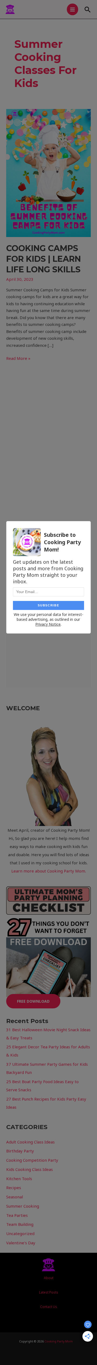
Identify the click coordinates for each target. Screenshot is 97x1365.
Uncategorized (20, 1233)
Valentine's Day (20, 1242)
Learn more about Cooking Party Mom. (48, 871)
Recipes (13, 1187)
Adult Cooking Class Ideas (30, 1142)
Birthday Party (20, 1151)
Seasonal (14, 1196)
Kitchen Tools (19, 1178)
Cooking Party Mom (58, 1341)
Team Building (19, 1224)
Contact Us (48, 1306)
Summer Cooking (22, 1206)
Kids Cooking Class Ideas (29, 1169)
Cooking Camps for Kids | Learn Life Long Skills (43, 259)
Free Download (33, 1001)
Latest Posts (48, 1292)
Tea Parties (17, 1215)
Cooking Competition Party (32, 1160)
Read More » (18, 358)
